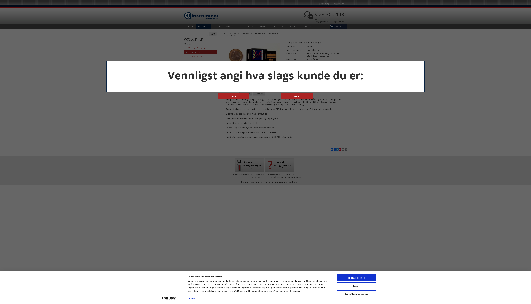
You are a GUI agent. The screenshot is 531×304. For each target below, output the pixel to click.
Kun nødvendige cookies (356, 294)
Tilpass (354, 286)
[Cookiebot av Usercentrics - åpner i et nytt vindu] (169, 299)
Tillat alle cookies (356, 278)
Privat (233, 96)
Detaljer (191, 298)
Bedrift (297, 96)
